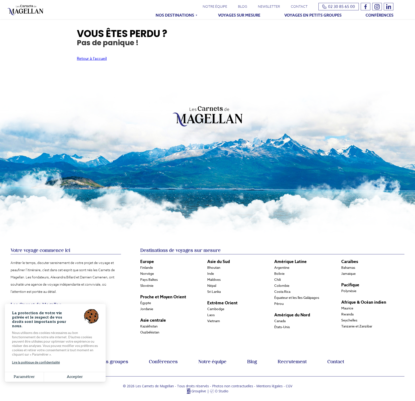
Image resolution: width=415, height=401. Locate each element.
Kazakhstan (149, 326)
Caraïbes (349, 261)
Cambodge (215, 309)
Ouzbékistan (149, 332)
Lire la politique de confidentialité (36, 362)
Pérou (279, 303)
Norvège (147, 273)
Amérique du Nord (292, 315)
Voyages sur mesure (239, 15)
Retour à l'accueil (92, 58)
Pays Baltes (149, 279)
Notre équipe (215, 6)
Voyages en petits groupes (313, 15)
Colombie (281, 285)
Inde (210, 273)
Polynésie (348, 291)
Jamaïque (348, 273)
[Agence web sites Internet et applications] (188, 391)
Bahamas (348, 267)
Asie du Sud (218, 261)
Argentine (281, 267)
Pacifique (350, 284)
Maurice (347, 308)
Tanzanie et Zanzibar (356, 326)
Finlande (146, 267)
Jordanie (146, 309)
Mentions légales (269, 386)
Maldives (214, 279)
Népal (211, 285)
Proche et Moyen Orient (163, 296)
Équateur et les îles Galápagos (296, 297)
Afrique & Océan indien (363, 302)
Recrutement (292, 361)
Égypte (145, 303)
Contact (299, 6)
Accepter (75, 377)
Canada (280, 321)
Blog (242, 6)
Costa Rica (282, 291)
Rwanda (347, 314)
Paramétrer (24, 377)
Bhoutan (213, 267)
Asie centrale (153, 320)
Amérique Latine (290, 261)
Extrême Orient (222, 303)
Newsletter (269, 6)
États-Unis (282, 327)
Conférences (379, 15)
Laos (211, 315)
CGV (289, 386)
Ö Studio (221, 391)
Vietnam (213, 321)
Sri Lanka (214, 291)
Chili (277, 279)
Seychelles (349, 320)
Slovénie (146, 285)
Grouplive (198, 391)
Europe (147, 261)
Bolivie (279, 273)
